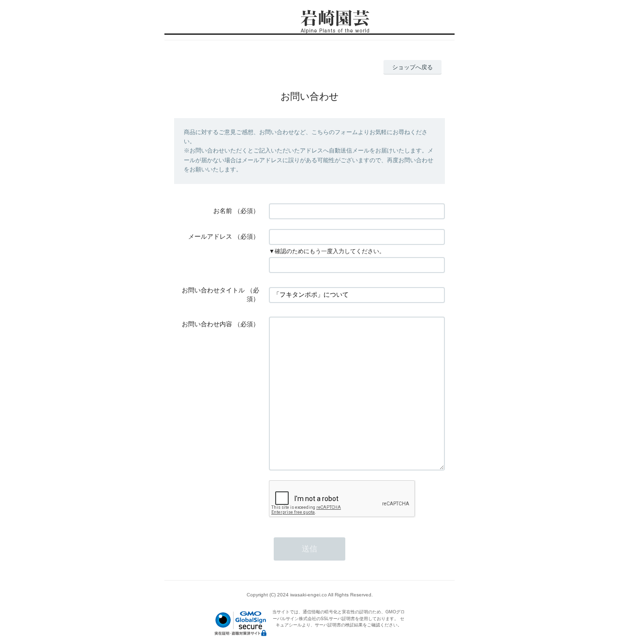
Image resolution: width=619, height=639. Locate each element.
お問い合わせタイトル (213, 290)
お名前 (222, 210)
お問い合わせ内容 (207, 324)
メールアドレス (210, 236)
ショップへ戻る (412, 67)
